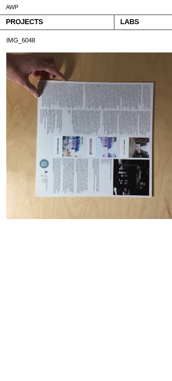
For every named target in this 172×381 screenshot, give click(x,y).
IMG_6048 (20, 40)
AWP (12, 7)
